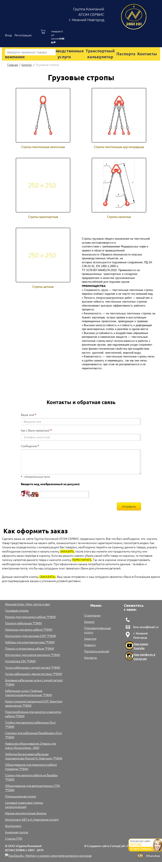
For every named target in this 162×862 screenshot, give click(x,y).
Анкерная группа (16, 832)
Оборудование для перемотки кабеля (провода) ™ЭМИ (31, 767)
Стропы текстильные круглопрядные (119, 147)
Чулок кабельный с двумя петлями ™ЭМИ (33, 674)
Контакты (147, 54)
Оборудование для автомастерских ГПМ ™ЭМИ (32, 788)
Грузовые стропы (16, 610)
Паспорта (125, 54)
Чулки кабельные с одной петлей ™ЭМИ (32, 667)
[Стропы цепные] (43, 255)
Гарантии (90, 638)
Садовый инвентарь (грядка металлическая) (24, 805)
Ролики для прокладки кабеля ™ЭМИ (30, 617)
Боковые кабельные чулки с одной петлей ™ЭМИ (34, 682)
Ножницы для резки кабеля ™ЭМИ (28, 629)
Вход (8, 35)
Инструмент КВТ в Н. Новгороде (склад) (32, 819)
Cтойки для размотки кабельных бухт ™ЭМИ (30, 724)
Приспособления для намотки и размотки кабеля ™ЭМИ (33, 714)
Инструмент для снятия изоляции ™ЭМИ (32, 655)
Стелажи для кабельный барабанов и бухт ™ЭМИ (33, 735)
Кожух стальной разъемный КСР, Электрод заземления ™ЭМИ (33, 703)
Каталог (27, 65)
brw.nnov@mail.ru (145, 627)
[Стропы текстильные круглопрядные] (119, 115)
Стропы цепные (43, 286)
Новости (90, 645)
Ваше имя (27, 415)
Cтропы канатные (119, 217)
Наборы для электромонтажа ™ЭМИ (30, 642)
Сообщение (29, 446)
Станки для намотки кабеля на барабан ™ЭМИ (31, 777)
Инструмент (13, 826)
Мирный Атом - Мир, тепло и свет (27, 604)
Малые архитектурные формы (25, 813)
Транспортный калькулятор (100, 54)
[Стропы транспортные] (43, 185)
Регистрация (23, 35)
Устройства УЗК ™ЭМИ (20, 661)
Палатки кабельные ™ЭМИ (23, 623)
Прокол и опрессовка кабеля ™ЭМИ (29, 648)
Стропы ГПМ (13, 838)
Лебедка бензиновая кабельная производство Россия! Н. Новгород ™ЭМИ (33, 756)
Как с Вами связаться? (35, 430)
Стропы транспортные (43, 217)
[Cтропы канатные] (119, 185)
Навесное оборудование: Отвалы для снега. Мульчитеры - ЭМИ (30, 745)
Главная (12, 65)
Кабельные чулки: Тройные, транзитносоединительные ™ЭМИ (28, 693)
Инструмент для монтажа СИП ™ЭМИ (30, 636)
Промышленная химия (20, 796)
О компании (92, 615)
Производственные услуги (64, 54)
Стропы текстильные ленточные (43, 147)
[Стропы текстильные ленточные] (43, 115)
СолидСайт (118, 846)
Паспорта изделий (96, 651)
